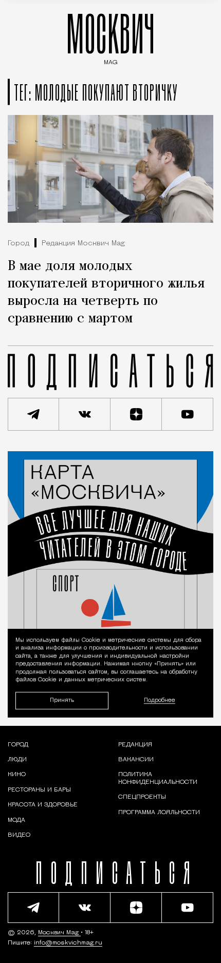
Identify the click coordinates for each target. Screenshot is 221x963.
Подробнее (159, 700)
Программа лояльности (159, 813)
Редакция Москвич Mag (83, 243)
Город (18, 243)
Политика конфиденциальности (157, 778)
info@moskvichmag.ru (68, 943)
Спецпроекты (142, 797)
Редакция (135, 745)
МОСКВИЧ (110, 37)
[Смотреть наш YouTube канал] (187, 414)
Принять (62, 700)
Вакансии (136, 760)
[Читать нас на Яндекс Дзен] (136, 414)
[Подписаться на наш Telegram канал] (33, 414)
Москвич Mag (59, 933)
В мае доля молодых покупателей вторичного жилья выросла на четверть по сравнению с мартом (106, 292)
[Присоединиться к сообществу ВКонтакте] (84, 414)
